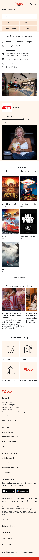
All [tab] (6, 171)
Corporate (6, 472)
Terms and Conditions (10, 437)
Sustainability (7, 532)
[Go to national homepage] (7, 391)
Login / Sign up (7, 432)
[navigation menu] (4, 4)
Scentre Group (23, 552)
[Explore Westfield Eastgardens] (19, 4)
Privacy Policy (7, 538)
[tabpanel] (19, 227)
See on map (10, 50)
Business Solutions (8, 526)
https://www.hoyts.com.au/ (13, 119)
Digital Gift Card (8, 458)
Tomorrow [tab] (25, 171)
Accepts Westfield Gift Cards (17, 59)
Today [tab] (14, 171)
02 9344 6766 (7, 409)
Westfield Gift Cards (9, 453)
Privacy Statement (9, 441)
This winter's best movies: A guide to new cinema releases (13, 315)
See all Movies (19, 277)
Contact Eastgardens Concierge (14, 412)
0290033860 (10, 63)
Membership (6, 427)
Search (7, 16)
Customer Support (9, 420)
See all (4, 122)
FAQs (4, 446)
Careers (5, 519)
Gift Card (5, 463)
